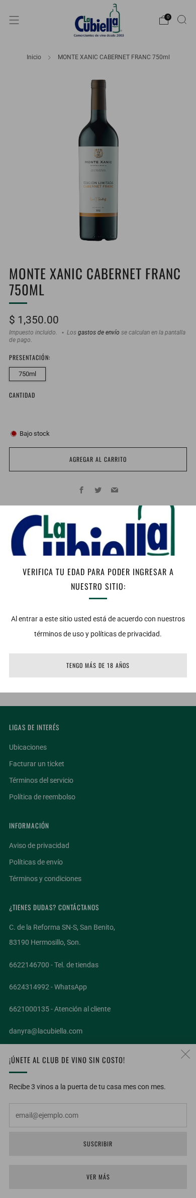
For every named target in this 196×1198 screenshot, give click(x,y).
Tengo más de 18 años (98, 665)
